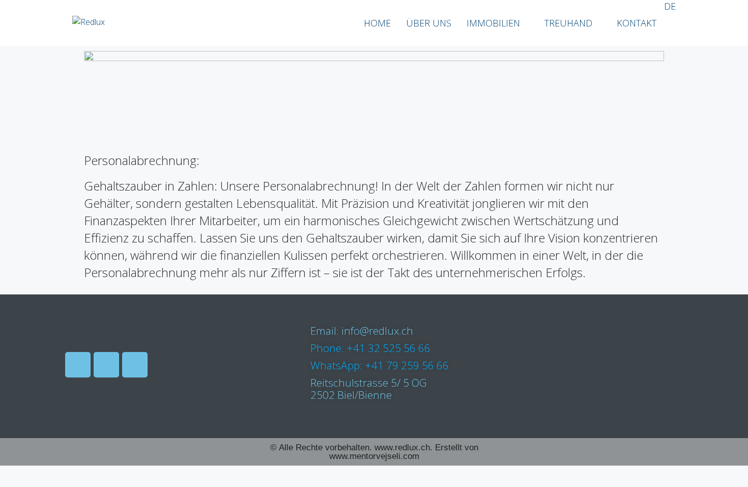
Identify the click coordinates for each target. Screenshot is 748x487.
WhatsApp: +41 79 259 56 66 (379, 365)
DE (670, 6)
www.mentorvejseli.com (374, 456)
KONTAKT (636, 23)
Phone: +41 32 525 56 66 (370, 348)
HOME (377, 23)
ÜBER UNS (428, 23)
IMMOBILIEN (493, 23)
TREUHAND (568, 23)
